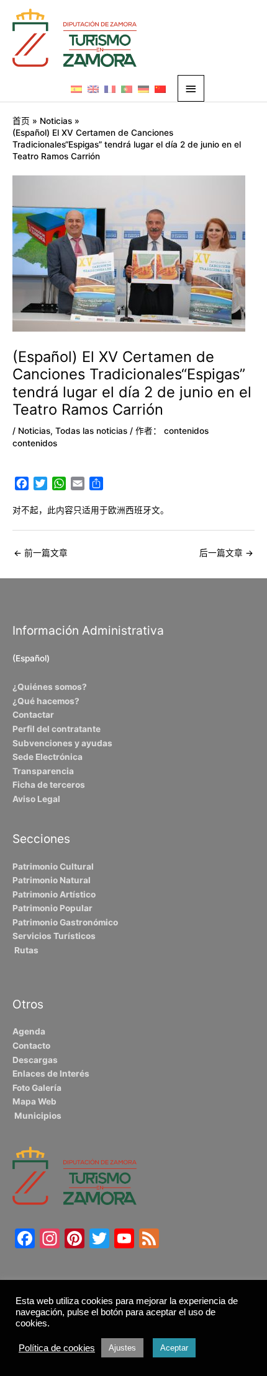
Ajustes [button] (122, 1347)
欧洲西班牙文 (134, 510)
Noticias (34, 431)
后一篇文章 (226, 553)
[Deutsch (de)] (143, 89)
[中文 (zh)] (160, 89)
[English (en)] (93, 89)
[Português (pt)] (126, 89)
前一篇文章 (41, 553)
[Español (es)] (76, 89)
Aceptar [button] (174, 1347)
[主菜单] (191, 88)
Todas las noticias (91, 431)
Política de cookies (57, 1348)
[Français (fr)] (109, 89)
